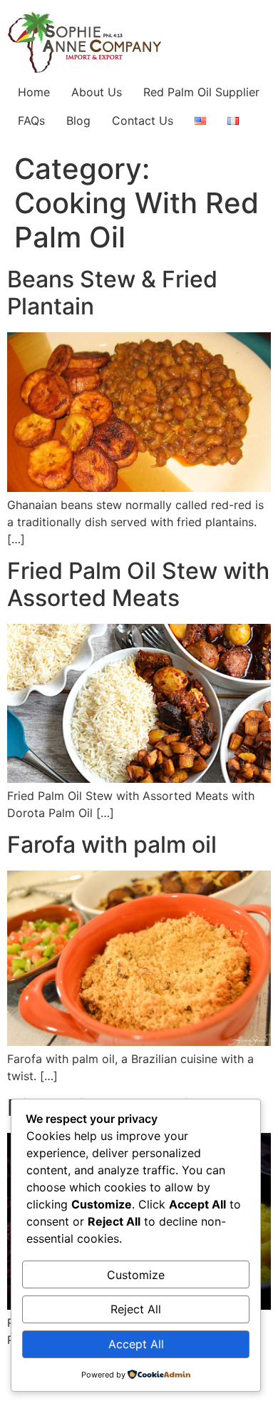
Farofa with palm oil (112, 844)
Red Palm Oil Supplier (201, 92)
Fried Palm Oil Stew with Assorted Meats (138, 584)
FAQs (31, 120)
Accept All (136, 1344)
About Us (96, 92)
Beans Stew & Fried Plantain (112, 292)
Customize (136, 1275)
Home (34, 92)
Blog (78, 120)
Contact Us (142, 120)
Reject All (135, 1309)
